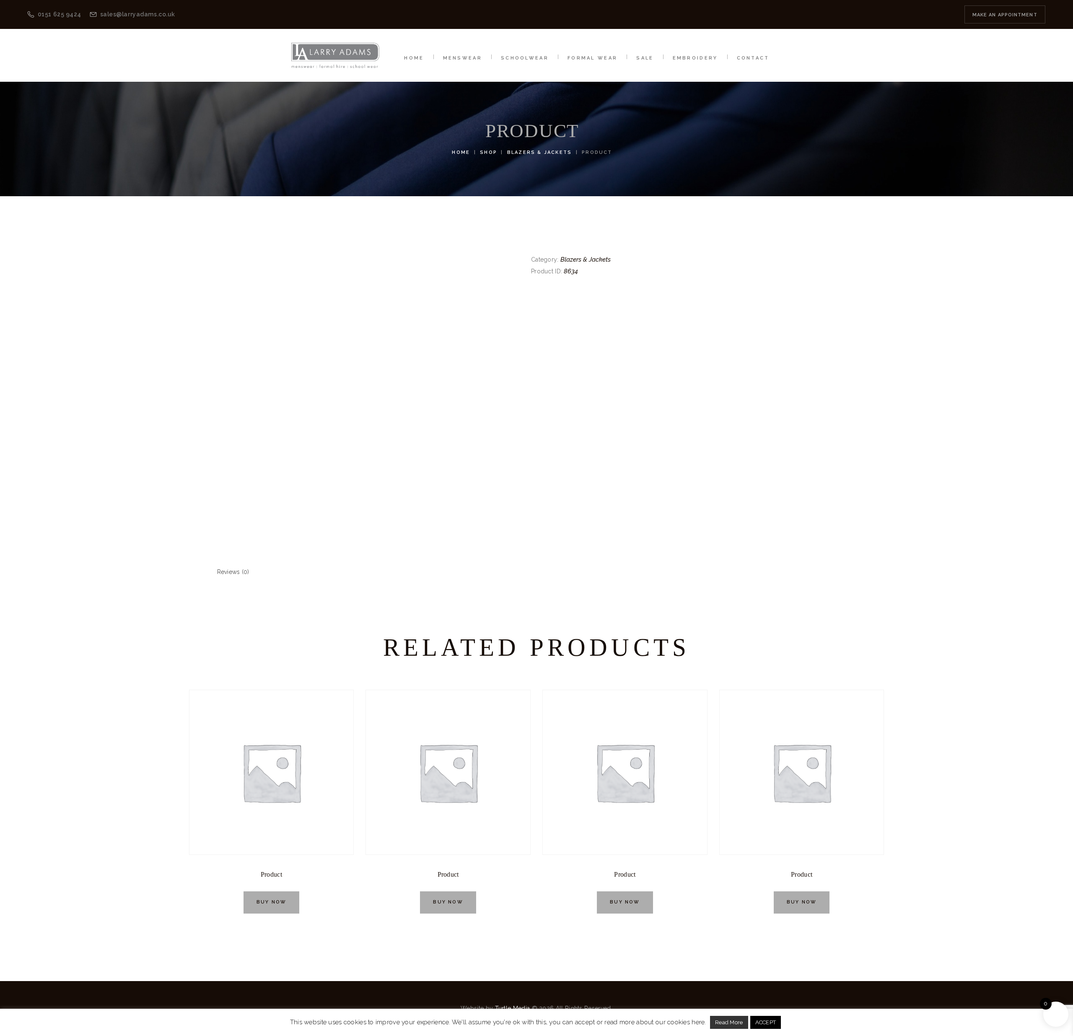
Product (271, 874)
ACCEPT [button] (765, 1022)
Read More (729, 1022)
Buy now (271, 902)
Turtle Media (512, 1008)
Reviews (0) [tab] (233, 572)
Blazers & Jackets (539, 152)
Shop (488, 152)
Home (461, 152)
